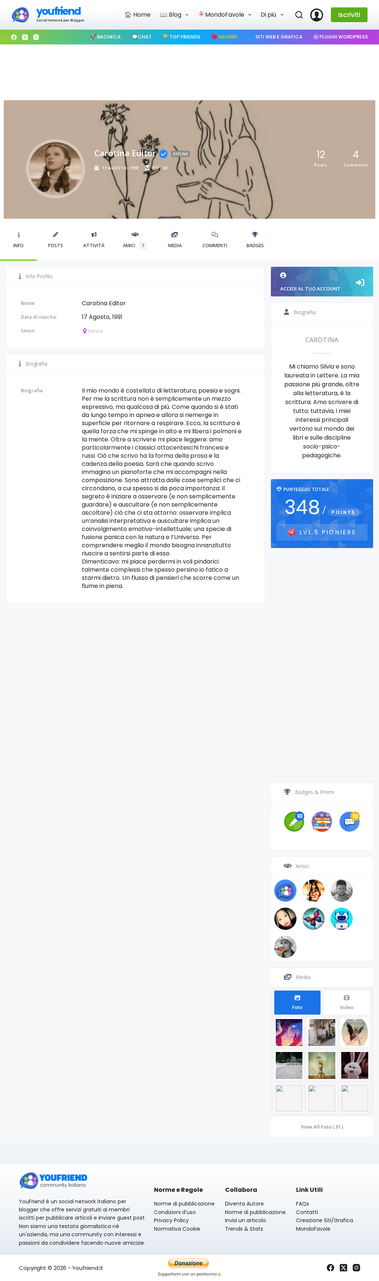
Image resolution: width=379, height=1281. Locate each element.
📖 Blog (170, 14)
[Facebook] (14, 37)
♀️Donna (92, 330)
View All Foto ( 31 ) (322, 1126)
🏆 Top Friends (181, 36)
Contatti (307, 1212)
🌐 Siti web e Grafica (275, 36)
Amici (133, 245)
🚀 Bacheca (105, 36)
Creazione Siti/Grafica (324, 1220)
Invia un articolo (245, 1220)
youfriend (58, 11)
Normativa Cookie (177, 1229)
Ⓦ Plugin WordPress (340, 36)
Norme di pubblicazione (184, 1203)
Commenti (214, 245)
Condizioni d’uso (175, 1212)
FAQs (302, 1203)
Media (175, 245)
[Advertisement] (189, 70)
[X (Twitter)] (25, 37)
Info (18, 245)
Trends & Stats (244, 1229)
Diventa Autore (244, 1203)
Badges (255, 245)
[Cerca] (299, 15)
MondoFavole (313, 1229)
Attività (93, 245)
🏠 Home (137, 14)
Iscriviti (349, 14)
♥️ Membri (224, 36)
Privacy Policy (171, 1220)
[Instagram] (36, 37)
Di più (268, 14)
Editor (160, 168)
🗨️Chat (141, 36)
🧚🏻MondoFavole (221, 14)
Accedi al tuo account (310, 288)
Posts (55, 245)
